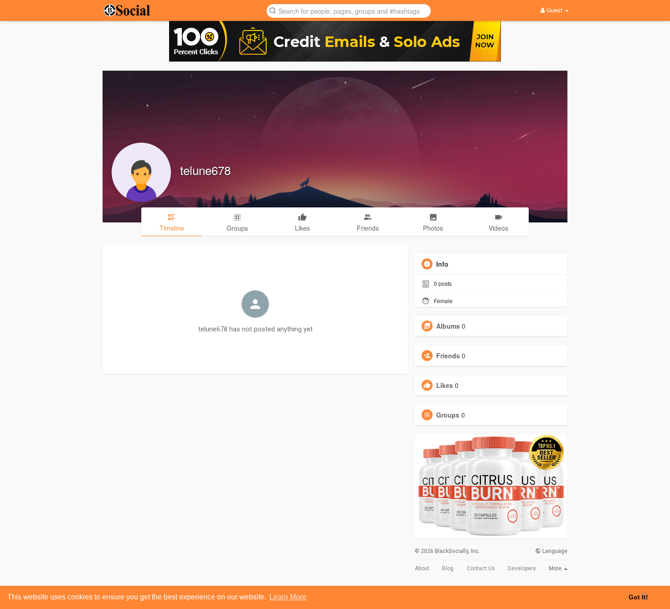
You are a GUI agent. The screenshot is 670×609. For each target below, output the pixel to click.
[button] (348, 10)
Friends (448, 355)
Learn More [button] (287, 597)
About (422, 568)
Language (554, 551)
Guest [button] (554, 9)
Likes (444, 385)
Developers (522, 568)
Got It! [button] (638, 597)
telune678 (205, 169)
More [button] (556, 568)
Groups (447, 414)
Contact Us (481, 568)
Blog (448, 568)
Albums (448, 326)
